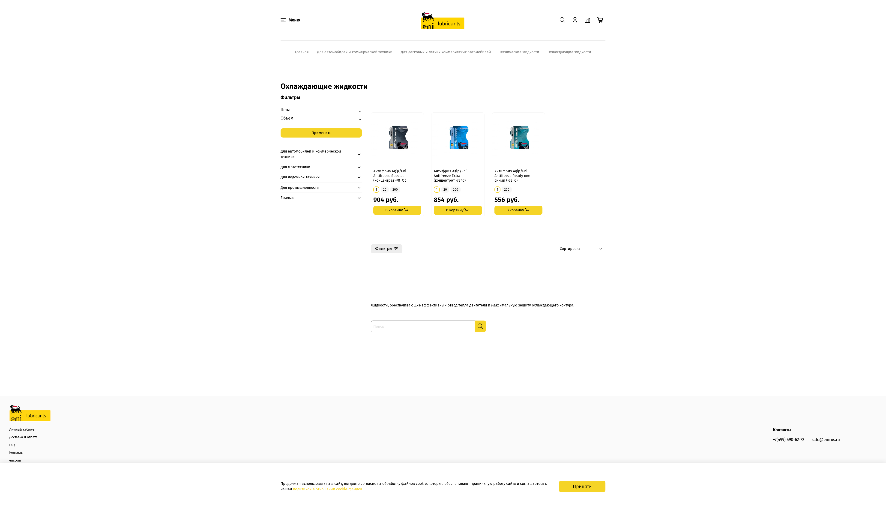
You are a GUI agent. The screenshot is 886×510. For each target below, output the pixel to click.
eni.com (15, 460)
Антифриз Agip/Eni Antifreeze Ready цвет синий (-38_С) (513, 176)
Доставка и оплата (23, 437)
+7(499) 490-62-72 (788, 439)
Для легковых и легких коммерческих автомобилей (446, 52)
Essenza (287, 197)
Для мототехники (295, 167)
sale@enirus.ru (826, 439)
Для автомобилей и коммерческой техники (354, 52)
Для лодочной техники (300, 177)
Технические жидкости (519, 52)
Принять (582, 486)
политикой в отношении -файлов (327, 489)
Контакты (16, 453)
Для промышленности (300, 187)
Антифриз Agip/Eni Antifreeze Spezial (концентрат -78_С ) (389, 176)
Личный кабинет (22, 430)
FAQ (12, 445)
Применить (321, 133)
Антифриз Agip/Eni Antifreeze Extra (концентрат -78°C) (450, 176)
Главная (302, 52)
